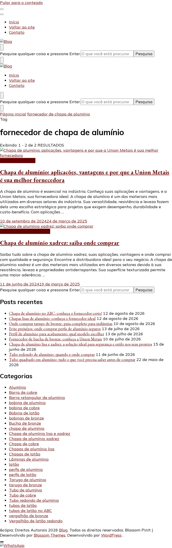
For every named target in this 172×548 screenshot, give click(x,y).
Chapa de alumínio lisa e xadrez (39, 433)
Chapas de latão (24, 454)
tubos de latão (23, 505)
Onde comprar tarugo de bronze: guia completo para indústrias (60, 323)
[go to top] (2, 541)
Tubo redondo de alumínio (34, 500)
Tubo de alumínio (25, 490)
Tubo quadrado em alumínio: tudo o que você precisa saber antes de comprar (72, 359)
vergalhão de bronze (28, 515)
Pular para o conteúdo (21, 2)
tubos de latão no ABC (30, 510)
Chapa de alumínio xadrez (25, 231)
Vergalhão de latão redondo (35, 520)
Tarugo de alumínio (27, 479)
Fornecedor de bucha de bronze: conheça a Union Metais (55, 339)
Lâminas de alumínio (29, 459)
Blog (63, 530)
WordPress (111, 535)
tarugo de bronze (25, 484)
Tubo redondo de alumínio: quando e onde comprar (52, 354)
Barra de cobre (23, 392)
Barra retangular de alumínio (37, 397)
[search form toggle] (2, 47)
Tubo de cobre (22, 495)
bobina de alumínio (27, 402)
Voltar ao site (22, 27)
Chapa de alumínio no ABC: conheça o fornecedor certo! (55, 313)
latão (14, 464)
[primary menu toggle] (2, 9)
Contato (16, 32)
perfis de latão (22, 474)
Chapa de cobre (24, 443)
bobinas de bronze (26, 418)
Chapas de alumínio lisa (31, 448)
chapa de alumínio (17, 160)
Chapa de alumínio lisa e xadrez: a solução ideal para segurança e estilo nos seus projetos (80, 344)
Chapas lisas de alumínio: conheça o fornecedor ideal (52, 318)
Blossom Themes (49, 535)
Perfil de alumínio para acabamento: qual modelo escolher (56, 333)
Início (14, 22)
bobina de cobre (24, 407)
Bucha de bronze (25, 423)
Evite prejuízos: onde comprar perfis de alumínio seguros (55, 328)
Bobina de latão (24, 413)
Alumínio (17, 387)
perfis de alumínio (26, 469)
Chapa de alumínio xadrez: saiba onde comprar (59, 243)
